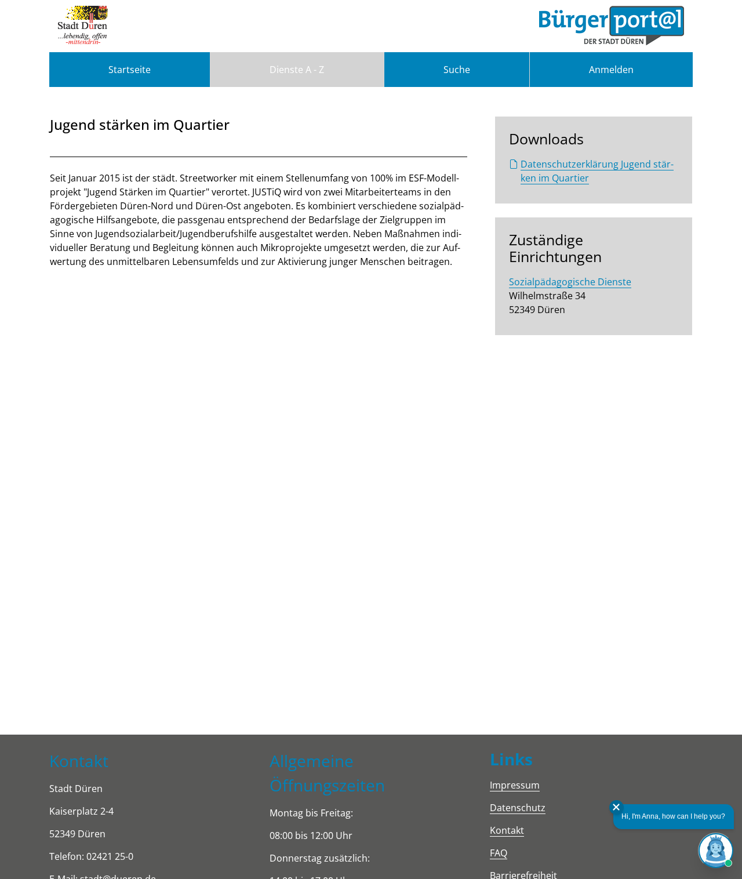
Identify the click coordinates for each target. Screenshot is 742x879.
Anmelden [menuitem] (611, 69)
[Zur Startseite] (83, 26)
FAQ (498, 853)
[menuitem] (129, 69)
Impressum (515, 785)
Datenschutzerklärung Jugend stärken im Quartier (597, 171)
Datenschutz (517, 807)
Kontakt (507, 830)
